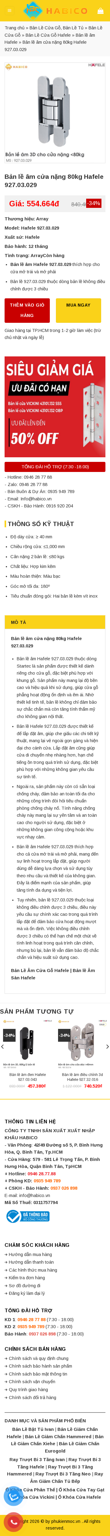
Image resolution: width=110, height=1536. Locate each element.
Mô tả (18, 622)
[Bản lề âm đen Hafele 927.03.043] (27, 1044)
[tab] (55, 622)
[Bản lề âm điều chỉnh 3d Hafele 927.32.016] (82, 1044)
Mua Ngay (78, 305)
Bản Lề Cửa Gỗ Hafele (48, 35)
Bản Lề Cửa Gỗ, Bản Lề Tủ (56, 27)
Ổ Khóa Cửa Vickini (32, 1497)
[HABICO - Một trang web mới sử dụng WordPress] (55, 10)
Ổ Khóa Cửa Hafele (79, 1497)
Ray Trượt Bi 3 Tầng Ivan (37, 1459)
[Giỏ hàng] (101, 10)
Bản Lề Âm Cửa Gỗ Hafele (40, 970)
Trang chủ (14, 27)
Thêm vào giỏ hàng (27, 310)
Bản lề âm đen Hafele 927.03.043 (27, 1077)
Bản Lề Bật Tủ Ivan (33, 1429)
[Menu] (9, 10)
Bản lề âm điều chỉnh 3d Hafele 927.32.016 (82, 1077)
